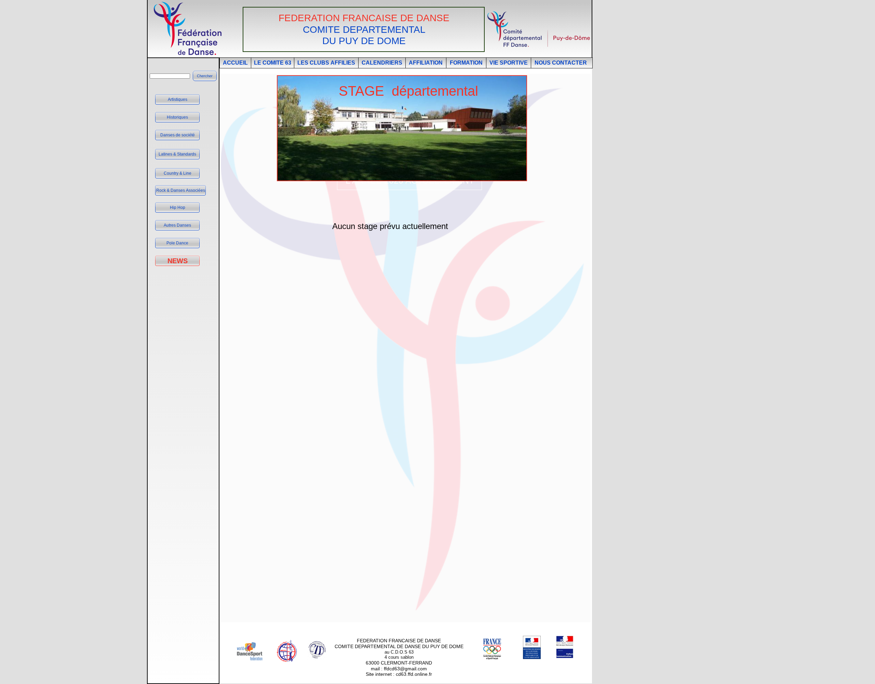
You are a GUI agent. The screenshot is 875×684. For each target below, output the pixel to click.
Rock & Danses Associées (180, 190)
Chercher (205, 76)
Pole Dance (177, 243)
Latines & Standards (177, 154)
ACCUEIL (235, 63)
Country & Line (177, 173)
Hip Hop (177, 207)
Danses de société (177, 135)
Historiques (177, 117)
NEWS (177, 261)
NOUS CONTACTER (561, 63)
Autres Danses (177, 225)
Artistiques (177, 99)
